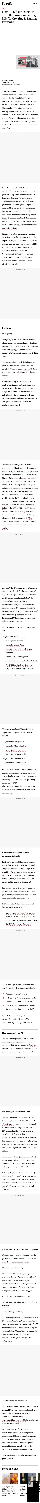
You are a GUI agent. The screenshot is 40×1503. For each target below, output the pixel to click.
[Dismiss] (36, 1482)
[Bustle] (7, 4)
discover (26, 369)
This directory (8, 1124)
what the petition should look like (15, 1262)
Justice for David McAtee (15, 758)
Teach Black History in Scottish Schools (21, 661)
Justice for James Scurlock (16, 762)
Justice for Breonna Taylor (16, 754)
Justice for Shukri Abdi (15, 645)
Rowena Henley (8, 80)
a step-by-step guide (18, 388)
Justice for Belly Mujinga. (22, 471)
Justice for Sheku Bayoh (15, 636)
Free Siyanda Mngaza (14, 640)
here (11, 793)
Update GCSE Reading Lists (17, 656)
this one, (5, 591)
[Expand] (29, 1482)
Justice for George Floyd (15, 741)
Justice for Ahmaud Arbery (16, 746)
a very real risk (16, 601)
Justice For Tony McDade (15, 750)
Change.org (6, 339)
